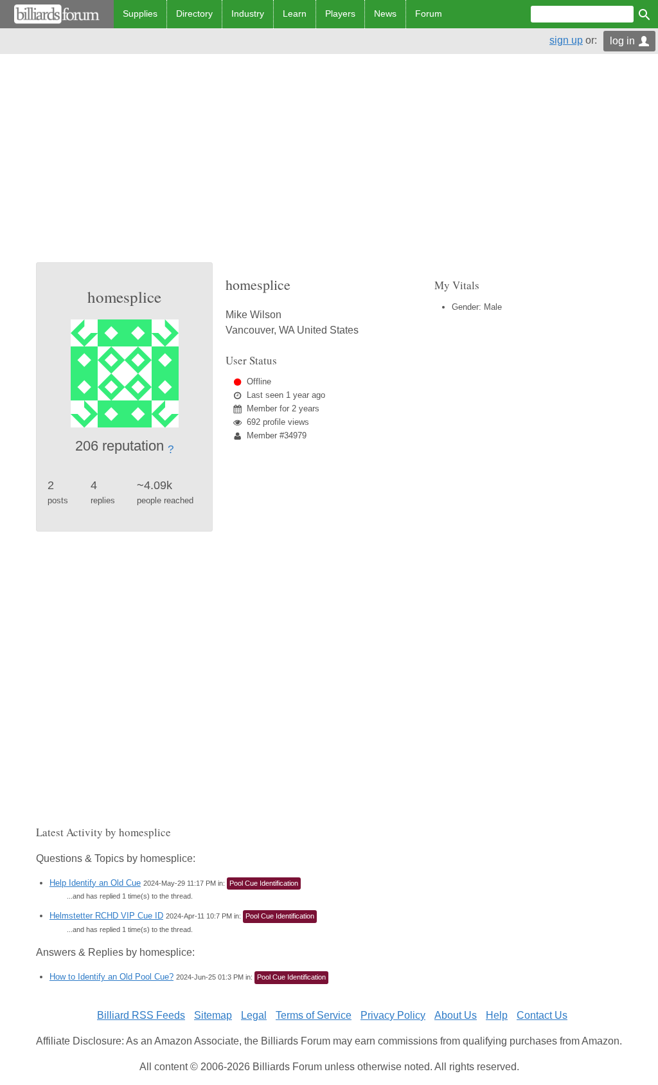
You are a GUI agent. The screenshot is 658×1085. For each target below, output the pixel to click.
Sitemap (213, 1015)
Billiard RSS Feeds (141, 1015)
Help (497, 1015)
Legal (254, 1015)
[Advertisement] (329, 166)
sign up (566, 40)
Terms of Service (313, 1015)
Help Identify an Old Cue (95, 883)
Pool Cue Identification (263, 883)
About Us (455, 1015)
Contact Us (542, 1015)
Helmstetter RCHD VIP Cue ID (106, 915)
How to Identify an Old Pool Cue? (111, 977)
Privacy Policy (392, 1015)
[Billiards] (57, 14)
